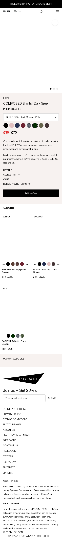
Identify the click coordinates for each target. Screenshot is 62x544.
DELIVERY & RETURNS (14, 409)
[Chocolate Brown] (46, 125)
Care (6, 179)
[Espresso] (13, 264)
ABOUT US (9, 430)
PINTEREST (9, 467)
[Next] (27, 264)
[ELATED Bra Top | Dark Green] (46, 236)
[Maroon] (23, 125)
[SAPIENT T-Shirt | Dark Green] (15, 308)
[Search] (41, 11)
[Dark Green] (35, 125)
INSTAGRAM (9, 461)
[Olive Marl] (22, 336)
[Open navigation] (57, 11)
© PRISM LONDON (13, 532)
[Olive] (41, 125)
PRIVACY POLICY (12, 414)
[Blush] (11, 125)
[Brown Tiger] (17, 264)
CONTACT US (10, 445)
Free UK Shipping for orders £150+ (31, 3)
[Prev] (4, 264)
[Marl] (28, 125)
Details (7, 170)
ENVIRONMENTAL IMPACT (17, 435)
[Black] (5, 125)
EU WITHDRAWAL (12, 424)
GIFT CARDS (9, 440)
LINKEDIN (8, 472)
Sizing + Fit (10, 174)
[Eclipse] (17, 125)
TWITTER (8, 456)
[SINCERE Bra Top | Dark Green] (15, 236)
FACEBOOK (9, 451)
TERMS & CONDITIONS (15, 419)
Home (6, 97)
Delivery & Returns (15, 183)
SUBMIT (52, 398)
